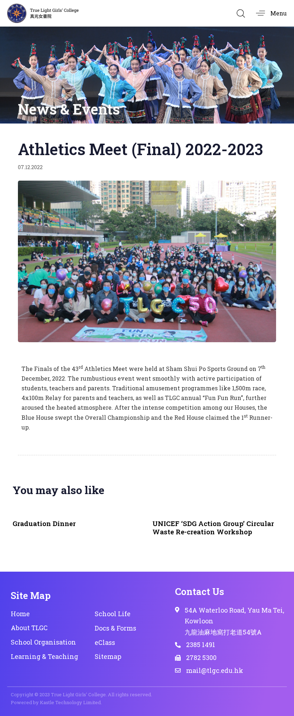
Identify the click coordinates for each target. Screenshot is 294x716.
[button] (240, 13)
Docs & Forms (115, 628)
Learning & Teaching (44, 656)
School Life (113, 613)
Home (20, 613)
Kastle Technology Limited (70, 702)
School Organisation (43, 642)
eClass (105, 642)
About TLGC (29, 627)
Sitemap (108, 656)
